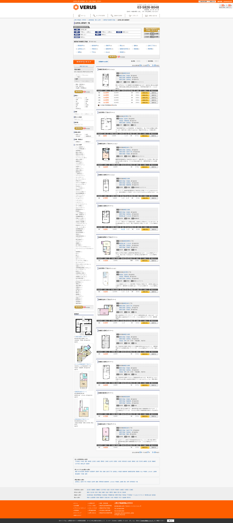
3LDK (87, 105)
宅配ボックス (80, 266)
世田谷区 (124, 461)
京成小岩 (107, 497)
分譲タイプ (79, 168)
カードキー (79, 177)
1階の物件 (79, 285)
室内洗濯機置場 (81, 193)
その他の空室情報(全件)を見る (107, 105)
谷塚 (97, 497)
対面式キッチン (81, 225)
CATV (78, 257)
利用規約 (76, 510)
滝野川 (111, 492)
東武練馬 (77, 474)
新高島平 (95, 45)
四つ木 (119, 492)
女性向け (79, 189)
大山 (141, 471)
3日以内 (78, 136)
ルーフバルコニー (81, 204)
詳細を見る (145, 92)
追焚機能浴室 (80, 229)
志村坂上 (81, 49)
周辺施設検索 (92, 510)
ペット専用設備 (81, 148)
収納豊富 (79, 251)
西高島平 (81, 45)
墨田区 (102, 461)
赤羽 (125, 340)
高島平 (109, 45)
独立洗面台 (79, 239)
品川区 (111, 461)
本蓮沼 (95, 49)
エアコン (79, 241)
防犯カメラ (79, 271)
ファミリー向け (81, 191)
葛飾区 (154, 461)
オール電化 (79, 205)
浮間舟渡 (126, 120)
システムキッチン (81, 223)
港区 (86, 461)
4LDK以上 (78, 108)
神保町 (122, 52)
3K (86, 103)
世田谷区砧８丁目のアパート (82, 419)
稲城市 (88, 463)
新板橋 (136, 49)
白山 (108, 52)
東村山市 (83, 463)
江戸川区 (77, 463)
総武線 (154, 495)
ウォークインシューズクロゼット (84, 249)
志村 (127, 147)
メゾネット (79, 198)
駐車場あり (79, 282)
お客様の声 (92, 503)
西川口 (129, 497)
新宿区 (89, 461)
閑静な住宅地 (80, 154)
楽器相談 (79, 150)
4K (76, 106)
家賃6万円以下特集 (105, 508)
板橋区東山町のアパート (81, 391)
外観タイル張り (81, 218)
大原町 (128, 178)
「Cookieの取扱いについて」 (147, 520)
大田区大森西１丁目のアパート (82, 336)
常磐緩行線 (111, 495)
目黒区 (115, 461)
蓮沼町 (128, 396)
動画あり (88, 141)
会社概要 (76, 505)
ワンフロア (79, 296)
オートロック (80, 262)
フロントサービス (81, 275)
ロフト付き (79, 196)
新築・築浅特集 (104, 503)
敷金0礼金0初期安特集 (106, 505)
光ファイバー (80, 259)
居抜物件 (79, 301)
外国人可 (79, 181)
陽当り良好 (79, 152)
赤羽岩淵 (132, 481)
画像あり (78, 141)
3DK (77, 105)
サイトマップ (77, 513)
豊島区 (133, 461)
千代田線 (129, 495)
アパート (78, 75)
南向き (78, 292)
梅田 (103, 492)
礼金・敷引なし (80, 86)
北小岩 (92, 492)
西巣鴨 (150, 49)
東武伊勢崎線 (97, 495)
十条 (136, 481)
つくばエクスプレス (138, 495)
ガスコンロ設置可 (81, 182)
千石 (94, 52)
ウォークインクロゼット (83, 246)
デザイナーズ (80, 156)
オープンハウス (81, 179)
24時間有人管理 (81, 273)
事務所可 (79, 161)
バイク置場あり (81, 213)
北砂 (107, 492)
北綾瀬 (124, 497)
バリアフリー (80, 165)
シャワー (79, 237)
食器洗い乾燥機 (81, 221)
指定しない (79, 134)
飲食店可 (79, 299)
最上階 (78, 291)
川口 (120, 497)
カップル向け (80, 188)
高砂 (100, 492)
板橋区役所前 (125, 49)
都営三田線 (122, 75)
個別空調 (79, 303)
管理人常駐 (79, 170)
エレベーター (80, 207)
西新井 (101, 497)
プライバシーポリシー (80, 508)
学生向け (79, 186)
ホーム (76, 503)
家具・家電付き (81, 214)
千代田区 (77, 461)
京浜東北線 (90, 495)
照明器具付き (80, 209)
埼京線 (121, 118)
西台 (122, 45)
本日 (87, 134)
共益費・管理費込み (81, 88)
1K (86, 98)
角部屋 (78, 294)
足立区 (149, 461)
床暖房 (78, 243)
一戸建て (78, 77)
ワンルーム (79, 98)
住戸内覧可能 (80, 278)
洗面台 (78, 234)
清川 (96, 492)
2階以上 (79, 283)
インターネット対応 (82, 260)
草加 (88, 497)
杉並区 (129, 461)
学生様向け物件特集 (105, 510)
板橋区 (124, 73)
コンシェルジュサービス (83, 280)
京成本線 (104, 495)
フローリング (80, 195)
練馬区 (145, 461)
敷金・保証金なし (80, 84)
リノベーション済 (81, 157)
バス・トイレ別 (81, 227)
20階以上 (79, 289)
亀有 (115, 492)
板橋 (76, 471)
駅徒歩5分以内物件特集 (106, 513)
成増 (86, 474)
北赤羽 (126, 118)
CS (77, 253)
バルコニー (79, 202)
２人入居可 (79, 163)
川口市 (112, 489)
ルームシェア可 (81, 184)
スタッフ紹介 (92, 505)
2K (76, 101)
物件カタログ (77, 515)
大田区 (119, 461)
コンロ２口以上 (81, 220)
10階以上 (79, 287)
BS (77, 255)
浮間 (126, 116)
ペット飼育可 (80, 147)
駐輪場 (78, 211)
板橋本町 (109, 49)
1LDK (87, 99)
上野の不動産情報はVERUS (123, 503)
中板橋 (145, 471)
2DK (87, 101)
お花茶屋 (92, 497)
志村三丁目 (152, 45)
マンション (85, 75)
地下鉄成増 (81, 471)
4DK (87, 106)
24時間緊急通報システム (83, 267)
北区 (124, 116)
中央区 (82, 461)
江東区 (107, 461)
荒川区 (141, 461)
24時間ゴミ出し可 (81, 276)
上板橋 (155, 471)
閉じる (170, 520)
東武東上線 (122, 216)
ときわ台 (128, 216)
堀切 (88, 492)
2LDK (77, 103)
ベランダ (79, 200)
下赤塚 (82, 474)
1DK (77, 99)
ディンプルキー (81, 269)
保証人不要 (79, 159)
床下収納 (79, 245)
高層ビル (79, 298)
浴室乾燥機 (79, 230)
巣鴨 (80, 52)
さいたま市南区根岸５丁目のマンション (85, 364)
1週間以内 (88, 136)
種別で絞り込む (84, 66)
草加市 (117, 489)
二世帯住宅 (79, 173)
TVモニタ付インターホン (83, 264)
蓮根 (136, 45)
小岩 (112, 497)
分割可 (78, 166)
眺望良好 (79, 172)
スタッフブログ (93, 508)
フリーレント (80, 175)
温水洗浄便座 (80, 232)
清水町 (128, 73)
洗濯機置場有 (80, 216)
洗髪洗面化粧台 (81, 236)
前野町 (128, 241)
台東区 (98, 461)
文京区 (94, 461)
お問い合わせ (92, 513)
